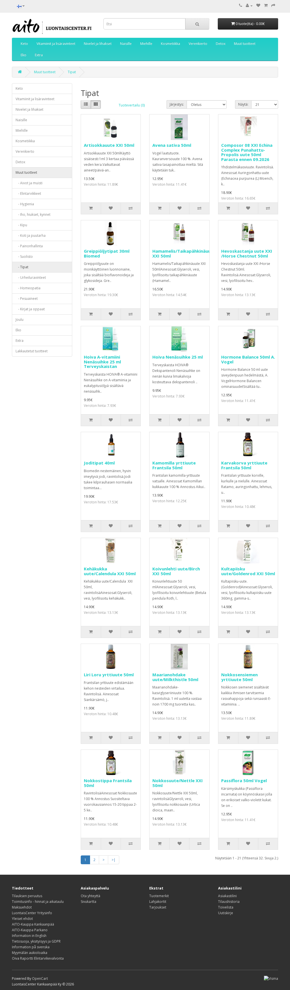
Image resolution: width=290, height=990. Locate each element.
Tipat (72, 72)
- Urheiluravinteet (31, 277)
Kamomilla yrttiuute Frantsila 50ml (174, 465)
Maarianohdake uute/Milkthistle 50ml (175, 677)
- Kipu (21, 225)
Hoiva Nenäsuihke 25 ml (177, 357)
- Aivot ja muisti (29, 183)
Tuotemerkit (159, 895)
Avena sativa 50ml (171, 145)
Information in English (29, 935)
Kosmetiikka (170, 43)
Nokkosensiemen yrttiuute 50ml (239, 677)
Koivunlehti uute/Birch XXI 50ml (176, 571)
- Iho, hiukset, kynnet (33, 214)
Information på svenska (31, 947)
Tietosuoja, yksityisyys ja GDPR (36, 941)
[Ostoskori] (266, 5)
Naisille (126, 43)
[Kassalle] (273, 5)
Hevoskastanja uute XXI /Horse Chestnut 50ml (246, 253)
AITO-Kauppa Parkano (30, 930)
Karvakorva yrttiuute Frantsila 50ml (244, 465)
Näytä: (243, 104)
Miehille (146, 43)
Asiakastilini (227, 895)
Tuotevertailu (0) (132, 105)
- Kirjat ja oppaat (30, 309)
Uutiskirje (225, 913)
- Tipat (22, 267)
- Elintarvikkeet (28, 193)
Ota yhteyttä (90, 895)
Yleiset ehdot (22, 918)
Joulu (20, 319)
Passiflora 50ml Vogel (244, 780)
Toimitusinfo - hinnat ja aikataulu (38, 901)
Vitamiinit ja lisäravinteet (56, 43)
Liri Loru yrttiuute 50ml (109, 674)
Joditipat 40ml (99, 463)
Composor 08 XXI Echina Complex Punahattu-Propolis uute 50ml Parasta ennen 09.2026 (246, 152)
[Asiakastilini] (249, 5)
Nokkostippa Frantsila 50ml (108, 783)
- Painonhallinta (29, 246)
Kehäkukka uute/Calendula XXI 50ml (110, 571)
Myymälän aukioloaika (29, 952)
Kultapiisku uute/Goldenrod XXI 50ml (248, 571)
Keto (24, 43)
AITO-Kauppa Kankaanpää (33, 924)
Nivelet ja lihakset (98, 43)
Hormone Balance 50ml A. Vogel (248, 359)
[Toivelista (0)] (258, 5)
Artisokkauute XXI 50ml (109, 145)
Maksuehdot (22, 907)
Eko (23, 55)
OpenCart (40, 978)
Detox (220, 43)
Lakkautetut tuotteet (32, 351)
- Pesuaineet (27, 298)
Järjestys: (177, 104)
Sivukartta (88, 901)
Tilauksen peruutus (27, 895)
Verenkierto (198, 43)
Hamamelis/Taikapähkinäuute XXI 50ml (184, 253)
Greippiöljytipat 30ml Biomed (106, 253)
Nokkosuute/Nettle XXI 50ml (177, 783)
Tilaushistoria (229, 901)
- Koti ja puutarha (31, 235)
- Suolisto (24, 256)
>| (114, 859)
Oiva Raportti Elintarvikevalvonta (38, 958)
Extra (39, 55)
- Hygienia (25, 204)
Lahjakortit (157, 901)
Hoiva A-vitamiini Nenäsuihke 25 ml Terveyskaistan (102, 361)
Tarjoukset (157, 907)
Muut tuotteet (244, 43)
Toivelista (225, 907)
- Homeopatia (28, 288)
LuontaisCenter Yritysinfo (32, 913)
